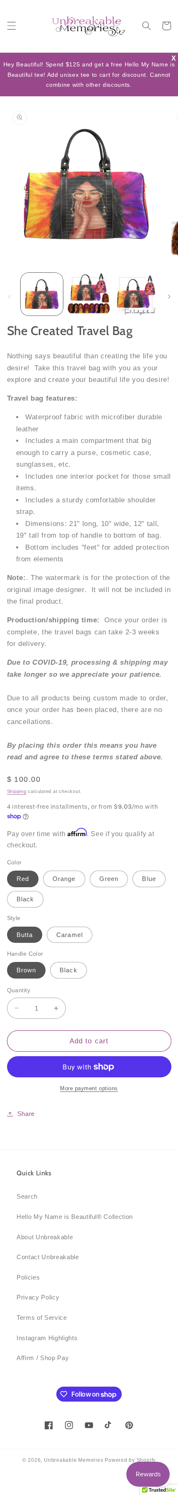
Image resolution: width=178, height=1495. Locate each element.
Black (25, 899)
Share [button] (26, 1113)
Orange (64, 878)
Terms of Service (42, 1317)
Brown (26, 970)
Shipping (16, 791)
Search (27, 1196)
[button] (11, 26)
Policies (28, 1277)
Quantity (19, 990)
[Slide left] (9, 296)
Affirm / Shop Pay (43, 1357)
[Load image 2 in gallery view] (88, 294)
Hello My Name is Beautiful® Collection (75, 1216)
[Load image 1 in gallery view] (42, 294)
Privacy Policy (38, 1297)
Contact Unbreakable (48, 1256)
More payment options (89, 1088)
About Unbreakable (45, 1237)
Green (109, 878)
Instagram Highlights (47, 1337)
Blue (149, 878)
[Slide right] (169, 296)
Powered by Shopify (130, 1460)
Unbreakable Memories (73, 1460)
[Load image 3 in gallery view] (136, 294)
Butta (25, 934)
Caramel (69, 934)
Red (23, 878)
